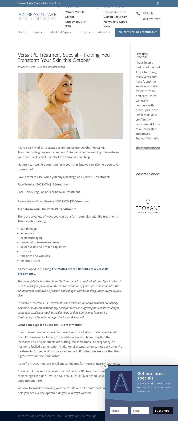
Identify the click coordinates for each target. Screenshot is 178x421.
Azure (24, 67)
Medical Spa (59, 32)
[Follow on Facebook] (157, 3)
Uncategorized (56, 67)
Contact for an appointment (138, 32)
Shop (83, 32)
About (102, 32)
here (39, 380)
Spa (37, 32)
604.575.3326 (151, 19)
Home (22, 32)
